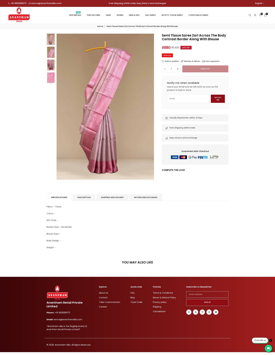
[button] (147, 106)
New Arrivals (75, 13)
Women (120, 15)
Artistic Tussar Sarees (172, 15)
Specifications (59, 197)
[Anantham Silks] (19, 15)
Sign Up (207, 302)
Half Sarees (150, 15)
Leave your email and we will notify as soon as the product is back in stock (192, 88)
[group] (105, 107)
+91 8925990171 (18, 3)
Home (100, 26)
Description (84, 197)
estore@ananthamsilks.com (46, 3)
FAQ (132, 292)
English (258, 3)
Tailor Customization (109, 302)
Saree (108, 15)
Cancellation (159, 311)
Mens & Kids (134, 15)
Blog (132, 297)
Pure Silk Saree (93, 15)
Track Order (136, 302)
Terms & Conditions (163, 292)
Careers (103, 306)
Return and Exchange (145, 197)
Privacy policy (160, 302)
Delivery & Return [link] (192, 61)
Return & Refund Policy (164, 297)
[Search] (250, 15)
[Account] (255, 15)
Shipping (157, 306)
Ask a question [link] (212, 61)
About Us (103, 292)
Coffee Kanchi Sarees (198, 15)
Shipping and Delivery (112, 197)
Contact (103, 297)
